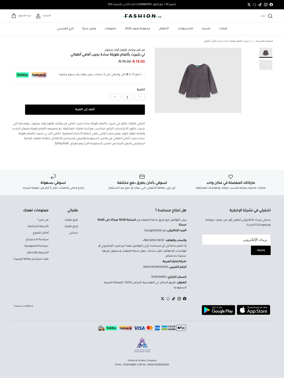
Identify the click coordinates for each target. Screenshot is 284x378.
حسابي (73, 233)
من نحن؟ (43, 220)
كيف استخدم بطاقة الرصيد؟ (31, 259)
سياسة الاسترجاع (37, 239)
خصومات (110, 28)
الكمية (141, 89)
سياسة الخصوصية (36, 246)
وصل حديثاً (89, 28)
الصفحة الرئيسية (264, 41)
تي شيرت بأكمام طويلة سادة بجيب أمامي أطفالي (227, 41)
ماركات (223, 28)
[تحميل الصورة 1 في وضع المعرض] (198, 80)
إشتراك (261, 250)
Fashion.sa (19, 306)
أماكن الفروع (41, 233)
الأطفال (164, 28)
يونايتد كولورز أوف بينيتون (120, 50)
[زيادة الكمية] (115, 97)
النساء (206, 28)
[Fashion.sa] (142, 16)
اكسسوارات (185, 28)
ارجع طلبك (71, 226)
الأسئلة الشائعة (38, 226)
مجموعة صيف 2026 (137, 28)
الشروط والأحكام (38, 252)
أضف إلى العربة (85, 109)
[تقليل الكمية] (139, 97)
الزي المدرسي (65, 28)
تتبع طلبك (71, 220)
